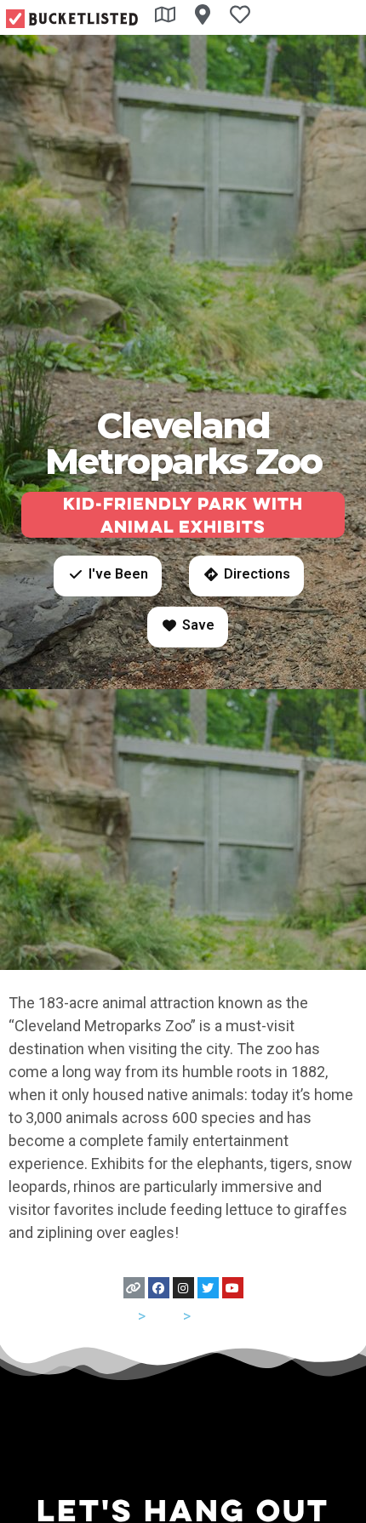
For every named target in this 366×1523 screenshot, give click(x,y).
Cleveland (227, 1316)
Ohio (164, 1316)
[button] (108, 576)
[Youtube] (232, 1287)
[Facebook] (158, 1287)
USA (120, 1316)
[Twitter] (208, 1287)
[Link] (134, 1287)
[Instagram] (183, 1287)
